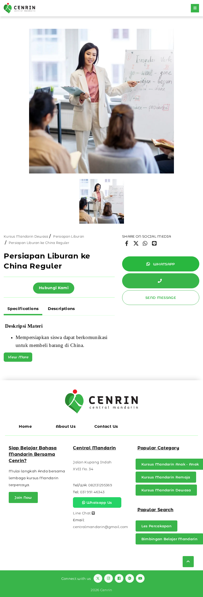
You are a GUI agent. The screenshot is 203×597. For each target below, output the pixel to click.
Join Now (23, 497)
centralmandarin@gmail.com (100, 527)
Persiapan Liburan (68, 236)
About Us (66, 426)
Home (25, 426)
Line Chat (82, 513)
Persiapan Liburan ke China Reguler (39, 243)
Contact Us (106, 426)
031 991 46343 (92, 492)
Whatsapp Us (98, 502)
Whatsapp (163, 264)
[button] (18, 357)
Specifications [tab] (23, 308)
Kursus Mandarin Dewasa (26, 236)
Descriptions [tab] (61, 308)
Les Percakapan (156, 526)
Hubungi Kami (53, 287)
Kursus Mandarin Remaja (165, 477)
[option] (101, 101)
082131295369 (100, 485)
